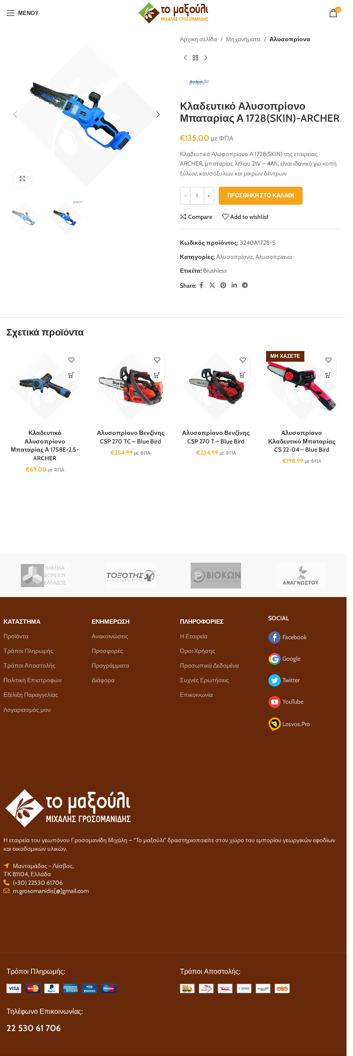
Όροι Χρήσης (197, 651)
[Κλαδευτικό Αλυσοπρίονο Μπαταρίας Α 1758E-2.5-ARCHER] (45, 386)
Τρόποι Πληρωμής (28, 651)
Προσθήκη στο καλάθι (260, 195)
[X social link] (212, 285)
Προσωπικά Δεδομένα (209, 665)
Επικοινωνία (196, 695)
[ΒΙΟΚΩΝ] (216, 575)
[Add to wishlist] (71, 359)
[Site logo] (173, 12)
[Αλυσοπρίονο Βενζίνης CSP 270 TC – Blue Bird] (130, 386)
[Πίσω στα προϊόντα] (195, 57)
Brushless (215, 270)
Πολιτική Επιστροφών (32, 680)
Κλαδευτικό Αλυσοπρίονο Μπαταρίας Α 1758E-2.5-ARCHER (45, 445)
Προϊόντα (15, 636)
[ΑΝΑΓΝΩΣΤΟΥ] (301, 575)
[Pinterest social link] (223, 285)
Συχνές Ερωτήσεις (204, 680)
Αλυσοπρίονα (289, 39)
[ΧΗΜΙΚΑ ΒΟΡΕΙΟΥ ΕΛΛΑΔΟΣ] (46, 575)
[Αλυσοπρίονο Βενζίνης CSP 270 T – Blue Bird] (216, 386)
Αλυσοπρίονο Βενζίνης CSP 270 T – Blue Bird (216, 437)
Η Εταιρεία (193, 636)
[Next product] (206, 57)
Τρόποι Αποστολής (29, 665)
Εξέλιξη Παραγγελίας (30, 695)
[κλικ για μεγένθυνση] (22, 178)
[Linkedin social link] (234, 285)
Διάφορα (103, 680)
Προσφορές (107, 651)
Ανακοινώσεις (110, 636)
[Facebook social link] (201, 285)
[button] (15, 114)
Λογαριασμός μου (27, 710)
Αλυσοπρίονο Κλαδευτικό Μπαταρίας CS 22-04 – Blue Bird (301, 441)
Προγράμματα (110, 665)
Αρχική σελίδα (198, 39)
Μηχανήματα (243, 39)
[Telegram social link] (245, 285)
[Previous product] (185, 57)
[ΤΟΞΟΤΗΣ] (130, 575)
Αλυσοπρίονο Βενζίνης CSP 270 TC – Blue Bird (130, 437)
